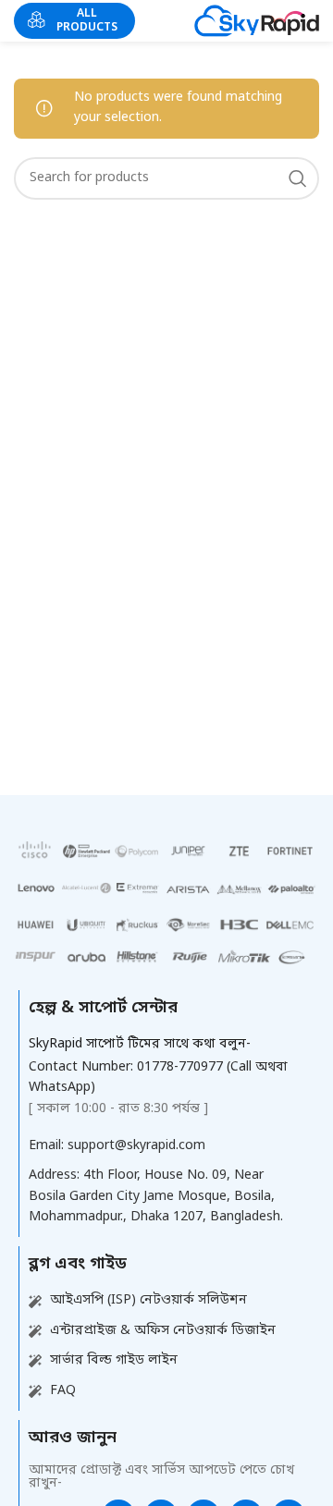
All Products (86, 20)
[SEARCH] (298, 178)
